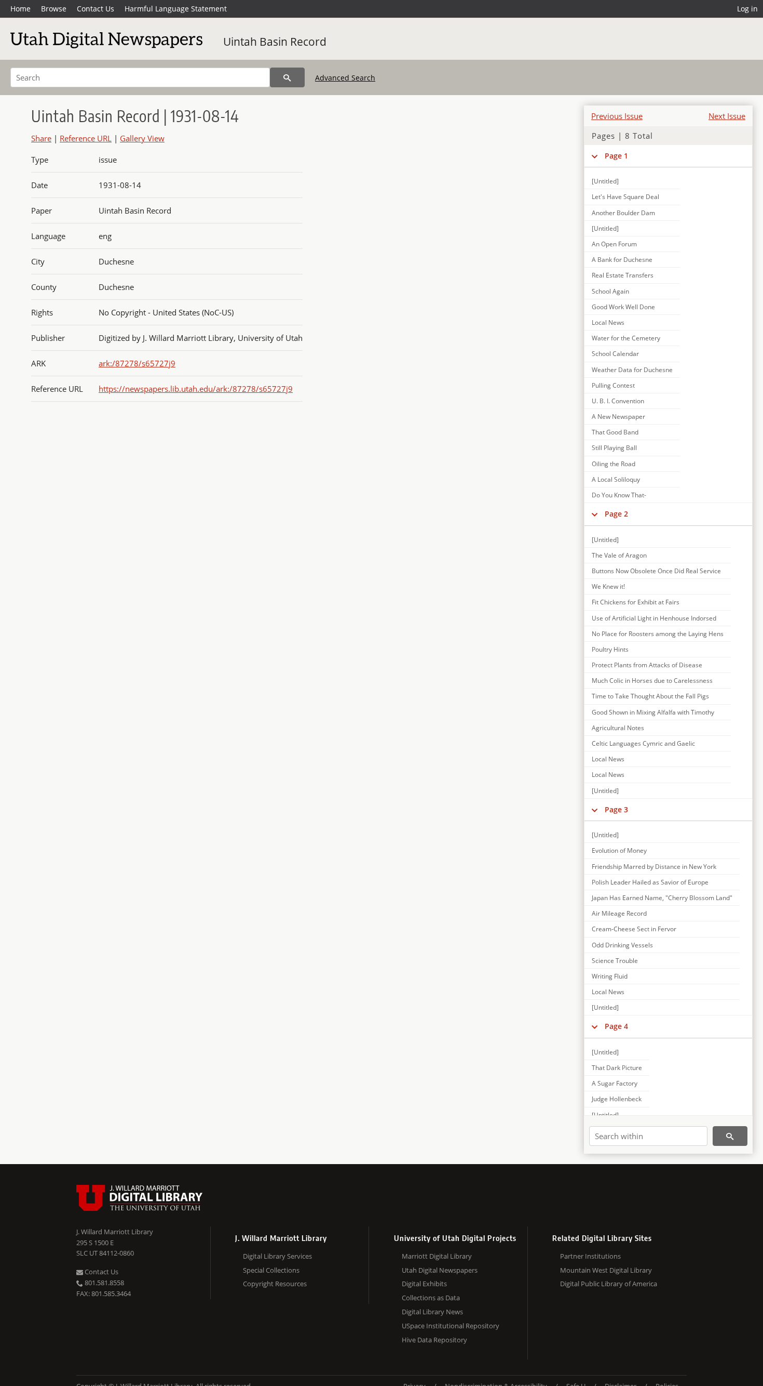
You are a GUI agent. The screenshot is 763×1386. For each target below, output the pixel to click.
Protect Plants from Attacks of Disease (647, 665)
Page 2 (616, 514)
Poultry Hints (610, 649)
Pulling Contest (613, 385)
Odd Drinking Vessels (622, 945)
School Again (610, 291)
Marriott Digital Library (437, 1256)
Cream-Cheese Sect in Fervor (634, 929)
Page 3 (616, 809)
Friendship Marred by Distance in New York (654, 866)
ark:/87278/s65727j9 (137, 363)
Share (41, 138)
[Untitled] (605, 181)
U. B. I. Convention (618, 401)
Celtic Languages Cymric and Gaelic (643, 743)
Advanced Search (345, 78)
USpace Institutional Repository (450, 1325)
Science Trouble (615, 960)
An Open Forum (614, 244)
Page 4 (616, 1026)
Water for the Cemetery (626, 338)
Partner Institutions (590, 1256)
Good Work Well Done (623, 306)
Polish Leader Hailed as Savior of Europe (650, 882)
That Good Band (615, 432)
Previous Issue (617, 116)
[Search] (287, 77)
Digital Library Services (277, 1256)
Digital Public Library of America (608, 1283)
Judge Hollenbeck (617, 1098)
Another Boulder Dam (623, 212)
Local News (608, 322)
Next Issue (727, 116)
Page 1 (616, 156)
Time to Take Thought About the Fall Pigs (650, 696)
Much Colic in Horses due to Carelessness (652, 680)
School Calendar (615, 353)
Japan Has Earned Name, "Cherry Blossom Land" (662, 897)
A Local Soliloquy (616, 479)
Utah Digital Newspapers (440, 1270)
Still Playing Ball (614, 447)
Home (20, 9)
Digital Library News (432, 1311)
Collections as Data (431, 1297)
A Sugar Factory (614, 1083)
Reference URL (86, 138)
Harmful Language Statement (176, 9)
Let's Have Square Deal (625, 196)
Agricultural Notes (618, 727)
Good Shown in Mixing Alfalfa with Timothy (653, 712)
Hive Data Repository (434, 1339)
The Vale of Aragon (619, 555)
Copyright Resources (275, 1283)
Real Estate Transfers (622, 275)
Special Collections (271, 1270)
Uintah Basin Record (274, 41)
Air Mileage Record (619, 913)
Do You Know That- (619, 495)
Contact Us (95, 9)
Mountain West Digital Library (606, 1270)
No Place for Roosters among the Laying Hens (658, 633)
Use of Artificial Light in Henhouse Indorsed (654, 618)
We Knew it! (608, 586)
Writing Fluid (610, 976)
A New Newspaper (618, 416)
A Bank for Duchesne (622, 259)
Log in (747, 9)
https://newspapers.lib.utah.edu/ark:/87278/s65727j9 (196, 389)
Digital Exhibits (424, 1283)
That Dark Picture (617, 1067)
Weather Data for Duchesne (632, 369)
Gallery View (142, 138)
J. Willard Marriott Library (114, 1231)
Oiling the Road (613, 463)
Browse (53, 9)
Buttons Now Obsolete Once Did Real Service (656, 570)
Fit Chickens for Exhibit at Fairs (635, 602)
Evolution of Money (619, 850)
